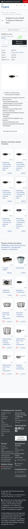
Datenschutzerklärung (8, 453)
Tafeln (3, 422)
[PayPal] (16, 428)
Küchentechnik (5, 431)
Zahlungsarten (5, 455)
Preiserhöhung (5, 461)
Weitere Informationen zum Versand (20, 420)
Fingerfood (4, 417)
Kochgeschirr (13, 12)
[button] (17, 5)
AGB (2, 450)
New (2, 435)
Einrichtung (4, 424)
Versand (3, 38)
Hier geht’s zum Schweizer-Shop (6, 467)
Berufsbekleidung (6, 426)
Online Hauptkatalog (21, 438)
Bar (2, 420)
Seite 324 (21, 52)
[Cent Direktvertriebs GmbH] (5, 7)
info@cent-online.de (19, 464)
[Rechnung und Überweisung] (16, 431)
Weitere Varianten (13, 30)
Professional (18, 14)
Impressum (4, 448)
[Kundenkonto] (21, 5)
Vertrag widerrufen (21, 476)
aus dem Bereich (13, 247)
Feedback (11, 524)
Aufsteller (4, 418)
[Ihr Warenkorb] (24, 5)
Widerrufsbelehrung (7, 452)
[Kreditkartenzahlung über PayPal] (19, 428)
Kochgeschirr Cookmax (8, 14)
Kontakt (3, 446)
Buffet (3, 415)
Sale (2, 433)
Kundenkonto (20, 472)
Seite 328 (15, 52)
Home (2, 12)
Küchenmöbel (5, 430)
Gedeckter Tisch (6, 413)
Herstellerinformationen (10, 131)
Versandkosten (17, 496)
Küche (7, 12)
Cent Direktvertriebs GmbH (19, 450)
